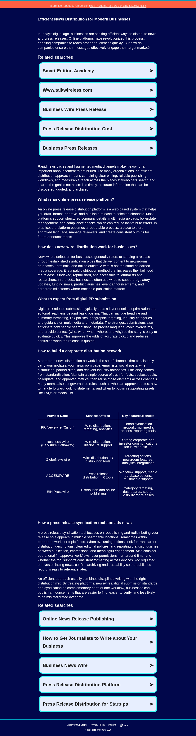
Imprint (112, 724)
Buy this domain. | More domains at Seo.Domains (118, 5)
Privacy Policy (98, 724)
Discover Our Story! (77, 724)
